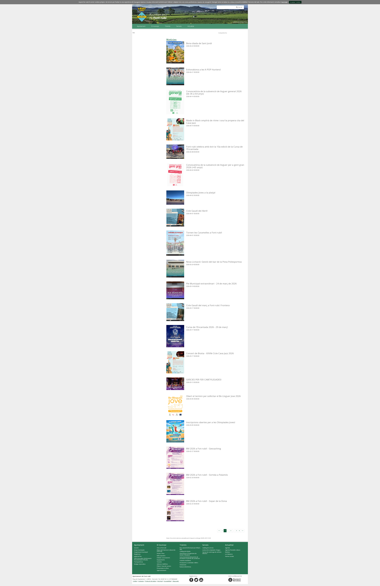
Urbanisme (183, 565)
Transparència (138, 562)
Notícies (227, 552)
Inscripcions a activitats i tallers (189, 563)
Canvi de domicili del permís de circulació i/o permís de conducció (190, 557)
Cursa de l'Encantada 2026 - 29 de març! (207, 327)
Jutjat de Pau (138, 556)
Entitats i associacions (163, 558)
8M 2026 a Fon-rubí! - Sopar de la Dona (206, 500)
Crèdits (135, 581)
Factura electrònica (185, 567)
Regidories (137, 554)
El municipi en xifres (163, 568)
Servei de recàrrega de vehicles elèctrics (211, 552)
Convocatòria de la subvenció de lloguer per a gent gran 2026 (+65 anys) (215, 166)
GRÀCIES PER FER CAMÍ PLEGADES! (203, 379)
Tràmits (183, 545)
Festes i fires (160, 553)
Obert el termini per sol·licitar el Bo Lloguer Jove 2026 (213, 396)
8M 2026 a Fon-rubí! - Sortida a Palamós (207, 474)
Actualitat (229, 545)
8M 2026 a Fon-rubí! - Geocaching (203, 448)
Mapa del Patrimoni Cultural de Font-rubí (166, 550)
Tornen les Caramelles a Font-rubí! (204, 232)
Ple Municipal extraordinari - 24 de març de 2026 (211, 283)
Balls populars (161, 556)
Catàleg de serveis (208, 548)
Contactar (141, 581)
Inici (134, 32)
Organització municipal (141, 552)
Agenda (227, 548)
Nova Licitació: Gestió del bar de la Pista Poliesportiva (214, 261)
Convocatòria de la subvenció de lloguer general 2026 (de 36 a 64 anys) (214, 92)
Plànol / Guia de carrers (164, 566)
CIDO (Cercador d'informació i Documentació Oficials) (143, 559)
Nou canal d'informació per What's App (190, 548)
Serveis (205, 545)
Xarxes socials (229, 556)
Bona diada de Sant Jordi (199, 43)
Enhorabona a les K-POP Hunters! (203, 69)
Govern (136, 548)
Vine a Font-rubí (161, 548)
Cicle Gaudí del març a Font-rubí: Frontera (208, 305)
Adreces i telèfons (162, 564)
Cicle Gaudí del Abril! (197, 210)
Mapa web (175, 581)
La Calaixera (229, 554)
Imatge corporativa (139, 564)
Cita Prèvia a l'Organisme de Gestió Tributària (188, 554)
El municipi (161, 545)
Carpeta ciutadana (185, 560)
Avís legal (160, 581)
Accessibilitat (167, 581)
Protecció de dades (150, 581)
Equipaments (161, 560)
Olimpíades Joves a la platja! (200, 192)
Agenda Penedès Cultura (232, 550)
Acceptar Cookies (295, 2)
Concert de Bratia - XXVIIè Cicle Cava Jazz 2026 (210, 353)
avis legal (284, 2)
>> (242, 530)
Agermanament (161, 570)
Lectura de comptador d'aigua (211, 550)
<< (219, 530)
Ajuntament (139, 545)
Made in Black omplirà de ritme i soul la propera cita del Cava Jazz (215, 121)
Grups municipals (139, 550)
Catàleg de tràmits (185, 551)
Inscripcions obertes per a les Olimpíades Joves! (210, 422)
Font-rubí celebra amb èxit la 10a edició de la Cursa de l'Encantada (214, 147)
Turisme (159, 562)
